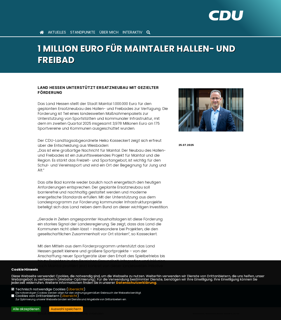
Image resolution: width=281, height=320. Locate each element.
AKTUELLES (57, 32)
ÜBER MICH (108, 32)
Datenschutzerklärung (136, 282)
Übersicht (76, 289)
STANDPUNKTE (82, 32)
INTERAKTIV (132, 32)
